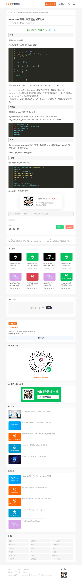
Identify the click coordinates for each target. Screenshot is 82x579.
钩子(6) (32, 548)
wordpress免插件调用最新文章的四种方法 (60, 241)
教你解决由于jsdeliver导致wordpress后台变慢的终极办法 (49, 286)
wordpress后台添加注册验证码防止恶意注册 (66, 265)
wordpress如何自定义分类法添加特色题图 (32, 265)
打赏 (60, 227)
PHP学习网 (31, 572)
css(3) (54, 552)
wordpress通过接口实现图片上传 (15, 264)
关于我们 (17, 569)
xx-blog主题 (51, 30)
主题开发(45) (34, 541)
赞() (70, 227)
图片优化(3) (12, 555)
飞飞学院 (17, 572)
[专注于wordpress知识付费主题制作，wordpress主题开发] (13, 4)
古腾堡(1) (33, 559)
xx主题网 (13, 12)
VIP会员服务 (25, 569)
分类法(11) (33, 544)
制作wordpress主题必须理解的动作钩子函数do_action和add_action (66, 286)
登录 (48, 308)
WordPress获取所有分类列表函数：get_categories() (24, 241)
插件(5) (54, 548)
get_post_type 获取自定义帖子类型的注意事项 (49, 265)
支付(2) (32, 555)
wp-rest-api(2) (56, 555)
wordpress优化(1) (57, 559)
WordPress (21, 12)
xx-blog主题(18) (56, 541)
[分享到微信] (10, 229)
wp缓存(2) (11, 559)
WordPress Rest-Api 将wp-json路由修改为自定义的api (15, 285)
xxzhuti (50, 575)
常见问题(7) (12, 548)
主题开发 (12, 220)
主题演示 (23, 572)
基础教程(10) (55, 544)
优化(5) (11, 552)
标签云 (10, 569)
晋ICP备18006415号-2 (35, 575)
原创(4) (32, 552)
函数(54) (11, 541)
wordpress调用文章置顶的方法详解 (38, 214)
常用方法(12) (12, 544)
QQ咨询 (41, 338)
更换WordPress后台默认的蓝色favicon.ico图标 (32, 285)
